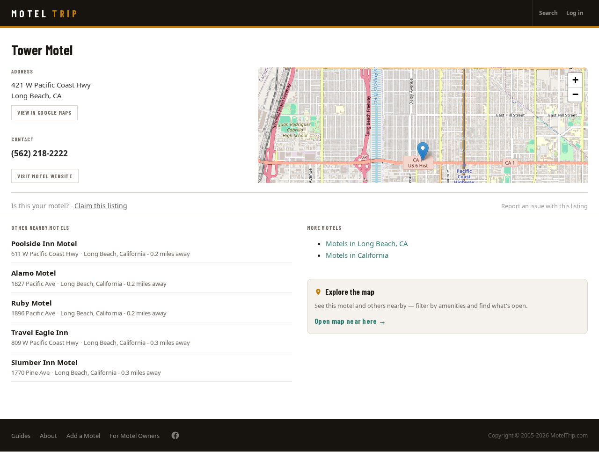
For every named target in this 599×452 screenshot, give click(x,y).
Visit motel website (45, 176)
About (48, 435)
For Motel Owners (135, 435)
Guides (20, 435)
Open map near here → (350, 320)
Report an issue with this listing (544, 206)
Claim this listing (100, 205)
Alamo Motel (33, 272)
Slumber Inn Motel (44, 362)
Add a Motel (83, 435)
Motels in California (357, 255)
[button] (423, 151)
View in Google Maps (44, 112)
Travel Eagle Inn (39, 332)
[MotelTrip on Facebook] (175, 435)
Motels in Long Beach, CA (367, 243)
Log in (575, 13)
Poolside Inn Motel (44, 243)
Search (548, 13)
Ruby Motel (31, 302)
